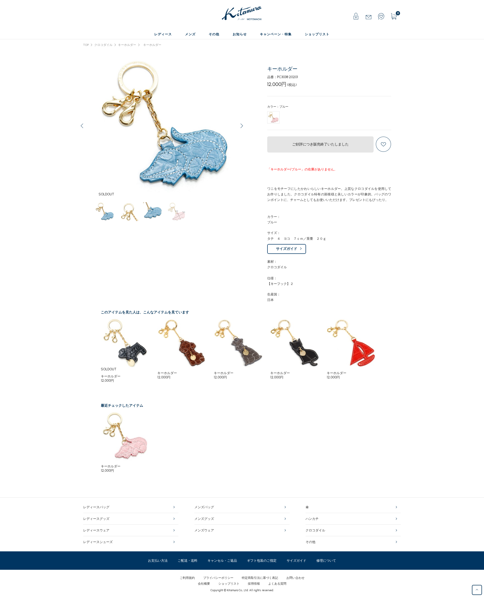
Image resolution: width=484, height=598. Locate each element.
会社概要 (204, 583)
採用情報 (254, 583)
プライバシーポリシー (218, 578)
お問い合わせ (295, 578)
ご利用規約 (187, 578)
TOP (86, 44)
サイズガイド (286, 249)
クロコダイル (103, 44)
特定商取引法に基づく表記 (260, 578)
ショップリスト (228, 583)
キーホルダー (127, 44)
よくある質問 (277, 583)
